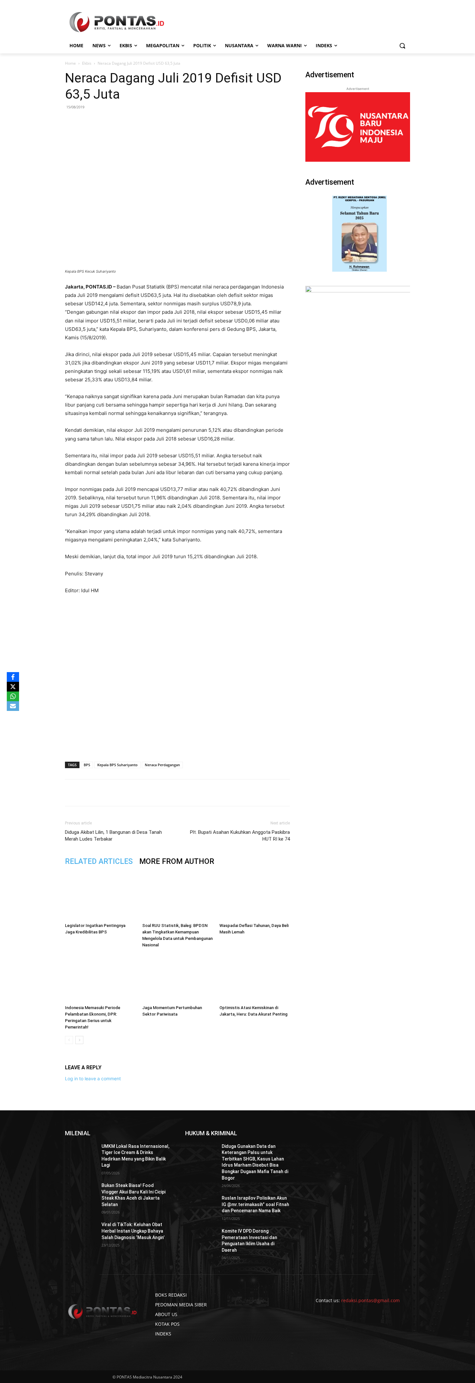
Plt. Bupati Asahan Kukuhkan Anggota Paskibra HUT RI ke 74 (240, 835)
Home (70, 63)
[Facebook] (110, 792)
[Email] (155, 792)
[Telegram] (170, 792)
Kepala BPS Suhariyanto (117, 764)
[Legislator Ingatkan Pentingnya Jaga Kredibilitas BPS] (100, 896)
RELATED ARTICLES (99, 861)
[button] (402, 45)
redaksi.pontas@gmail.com (370, 1300)
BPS (87, 764)
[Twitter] (125, 792)
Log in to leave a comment (93, 1078)
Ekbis (86, 63)
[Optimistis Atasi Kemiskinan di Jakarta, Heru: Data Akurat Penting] (254, 978)
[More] (185, 792)
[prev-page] (69, 1040)
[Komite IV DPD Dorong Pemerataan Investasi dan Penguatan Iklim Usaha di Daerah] (200, 1239)
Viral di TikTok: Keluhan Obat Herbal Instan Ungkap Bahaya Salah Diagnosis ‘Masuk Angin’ (132, 1231)
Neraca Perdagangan (162, 764)
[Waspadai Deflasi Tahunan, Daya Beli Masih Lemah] (254, 896)
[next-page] (79, 1040)
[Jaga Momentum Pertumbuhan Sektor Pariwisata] (177, 978)
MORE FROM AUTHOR (176, 861)
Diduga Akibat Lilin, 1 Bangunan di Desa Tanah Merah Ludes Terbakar (113, 835)
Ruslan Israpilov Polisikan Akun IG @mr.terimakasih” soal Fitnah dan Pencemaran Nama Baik (255, 1204)
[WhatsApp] (140, 792)
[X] (13, 687)
